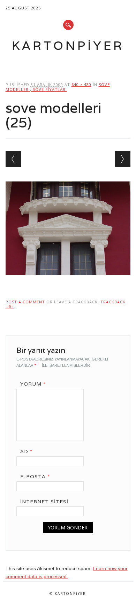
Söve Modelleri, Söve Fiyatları (58, 87)
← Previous (13, 159)
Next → (122, 159)
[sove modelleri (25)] (68, 282)
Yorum (33, 384)
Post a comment (25, 301)
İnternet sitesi (44, 501)
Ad (26, 451)
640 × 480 (81, 84)
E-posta (35, 476)
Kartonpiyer (68, 45)
